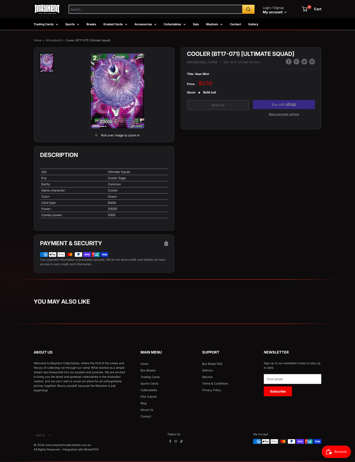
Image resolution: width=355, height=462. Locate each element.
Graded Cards (113, 24)
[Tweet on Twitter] (304, 62)
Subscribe (278, 391)
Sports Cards (149, 383)
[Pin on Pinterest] (296, 62)
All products (54, 40)
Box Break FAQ (212, 363)
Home (37, 40)
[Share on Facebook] (289, 62)
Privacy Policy (211, 390)
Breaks (91, 24)
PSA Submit (149, 396)
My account (273, 12)
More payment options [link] (284, 114)
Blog (143, 403)
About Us (147, 409)
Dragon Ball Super (202, 62)
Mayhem (212, 24)
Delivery (207, 370)
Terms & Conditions (215, 383)
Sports (70, 24)
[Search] (248, 9)
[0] (305, 9)
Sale (196, 24)
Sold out (218, 105)
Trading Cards (44, 24)
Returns (207, 377)
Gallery (253, 24)
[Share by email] (312, 62)
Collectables (172, 24)
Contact (235, 24)
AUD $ (40, 435)
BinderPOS (91, 449)
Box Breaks (148, 370)
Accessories (143, 24)
